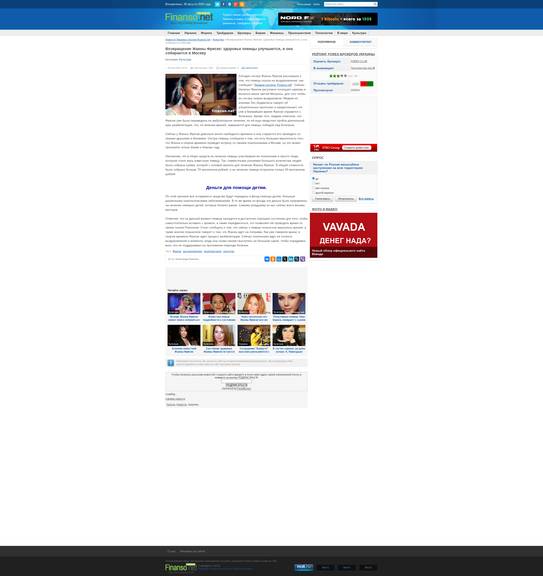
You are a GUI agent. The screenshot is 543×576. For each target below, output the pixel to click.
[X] (284, 259)
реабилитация (212, 251)
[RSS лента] (242, 4)
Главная (174, 33)
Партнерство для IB (363, 68)
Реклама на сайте (192, 551)
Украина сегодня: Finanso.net (273, 85)
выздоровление (192, 251)
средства (228, 251)
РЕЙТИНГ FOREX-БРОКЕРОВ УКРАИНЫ (343, 54)
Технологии (324, 33)
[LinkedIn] (290, 259)
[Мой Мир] (278, 259)
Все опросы (366, 198)
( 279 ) (355, 83)
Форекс (206, 33)
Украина (190, 33)
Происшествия (299, 33)
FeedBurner (244, 388)
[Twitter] (217, 4)
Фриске (177, 251)
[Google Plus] (235, 4)
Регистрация (304, 4)
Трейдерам (225, 33)
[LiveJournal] (296, 259)
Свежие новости (175, 398)
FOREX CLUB (359, 61)
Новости (181, 404)
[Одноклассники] (273, 259)
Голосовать (322, 198)
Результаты (346, 198)
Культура (359, 33)
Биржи (261, 33)
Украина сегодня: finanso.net (215, 568)
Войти (316, 4)
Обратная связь (242, 568)
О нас (172, 551)
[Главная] (189, 23)
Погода (171, 404)
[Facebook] (223, 4)
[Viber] (302, 259)
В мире (342, 33)
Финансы (277, 33)
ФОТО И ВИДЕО (324, 209)
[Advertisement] (236, 277)
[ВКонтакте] (229, 4)
